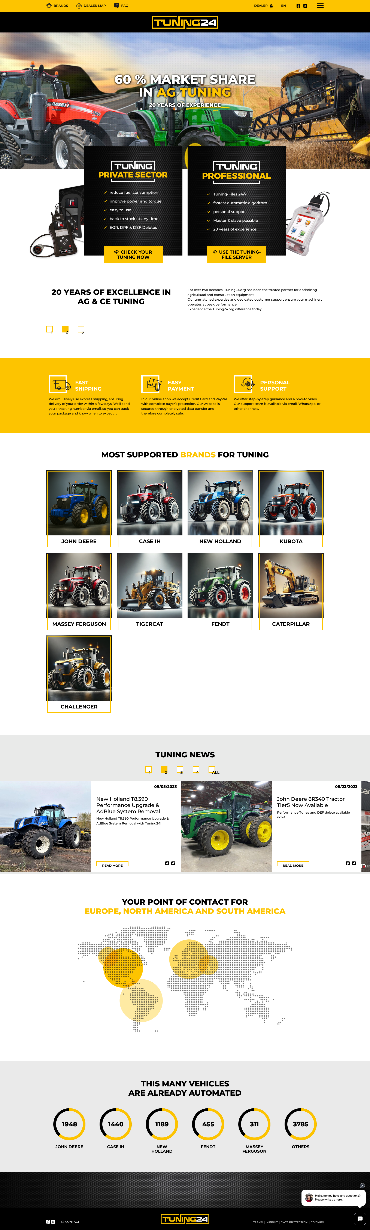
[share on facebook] (167, 863)
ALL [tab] (215, 772)
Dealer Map (95, 6)
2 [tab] (67, 332)
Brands (61, 6)
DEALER (261, 6)
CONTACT (72, 1221)
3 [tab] (83, 332)
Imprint (272, 1222)
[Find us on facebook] (297, 6)
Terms (258, 1222)
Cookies (317, 1222)
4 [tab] (197, 772)
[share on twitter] (173, 863)
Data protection (294, 1222)
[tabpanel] (185, 302)
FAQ (124, 6)
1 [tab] (51, 332)
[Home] (185, 22)
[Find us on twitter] (304, 6)
